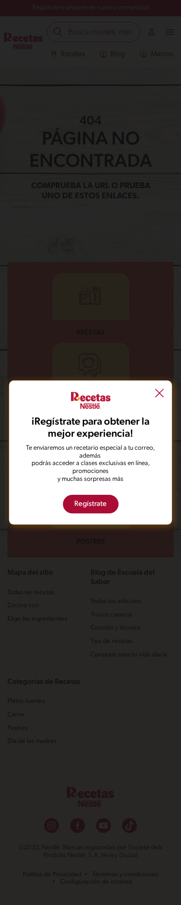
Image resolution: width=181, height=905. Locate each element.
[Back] (160, 394)
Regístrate (90, 504)
